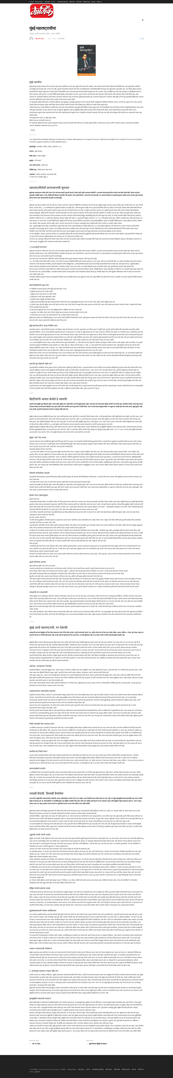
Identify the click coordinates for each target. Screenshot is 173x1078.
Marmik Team (40, 38)
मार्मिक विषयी (79, 2)
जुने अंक (53, 2)
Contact (31, 2)
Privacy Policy (38, 2)
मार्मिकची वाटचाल (86, 2)
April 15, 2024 (52, 38)
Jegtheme (37, 1071)
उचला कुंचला (47, 2)
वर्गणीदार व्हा (99, 2)
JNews (35, 1069)
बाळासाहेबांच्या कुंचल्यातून (62, 2)
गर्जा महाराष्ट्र (61, 38)
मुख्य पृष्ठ (93, 2)
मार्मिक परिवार (72, 2)
